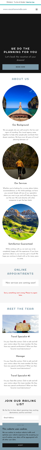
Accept (20, 445)
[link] (15, 9)
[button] (37, 9)
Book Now (20, 67)
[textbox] (20, 417)
